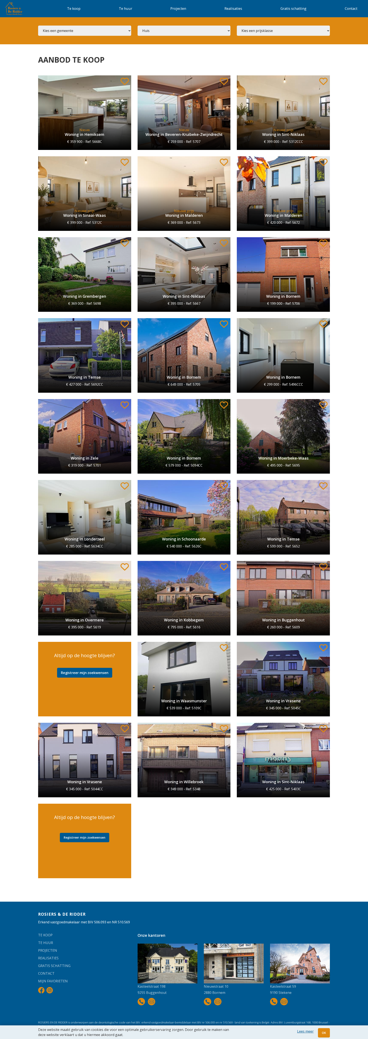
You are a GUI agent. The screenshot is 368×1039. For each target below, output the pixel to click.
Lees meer (305, 1031)
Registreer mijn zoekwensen (84, 672)
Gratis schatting (293, 8)
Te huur (125, 8)
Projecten (178, 8)
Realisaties (233, 8)
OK (324, 1033)
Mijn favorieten (53, 981)
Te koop (73, 8)
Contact (351, 8)
